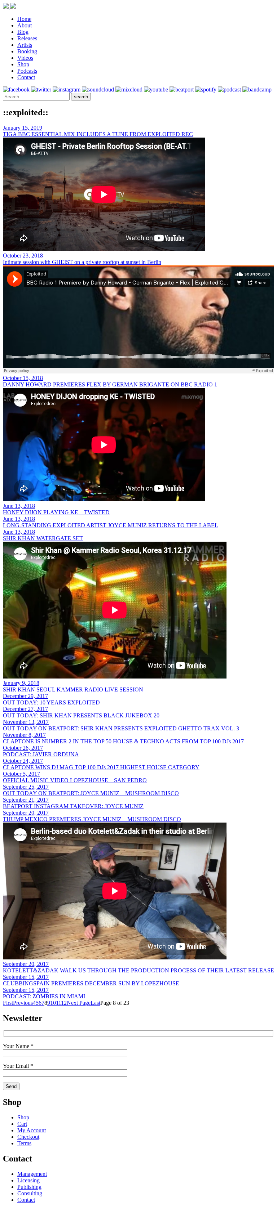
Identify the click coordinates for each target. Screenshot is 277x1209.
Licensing (28, 1180)
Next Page (79, 1003)
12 (64, 1003)
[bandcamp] (257, 89)
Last (95, 1003)
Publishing (29, 1187)
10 (53, 1003)
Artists (24, 45)
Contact (26, 77)
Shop (23, 64)
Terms (24, 1143)
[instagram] (67, 89)
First (8, 1003)
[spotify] (206, 89)
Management (32, 1174)
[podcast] (230, 89)
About (24, 25)
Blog (22, 32)
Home (24, 19)
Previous (23, 1003)
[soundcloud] (98, 89)
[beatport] (182, 89)
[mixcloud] (129, 89)
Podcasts (27, 71)
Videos (25, 58)
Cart (22, 1124)
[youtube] (157, 89)
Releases (27, 38)
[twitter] (42, 89)
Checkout (28, 1137)
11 (58, 1003)
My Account (31, 1130)
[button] (81, 96)
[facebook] (17, 89)
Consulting (29, 1193)
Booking (27, 51)
